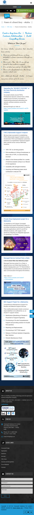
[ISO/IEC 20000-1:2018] (8, 413)
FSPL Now (4, 459)
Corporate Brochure (26, 11)
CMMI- (17, 7)
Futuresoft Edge (5, 448)
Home (2, 27)
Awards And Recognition (7, 461)
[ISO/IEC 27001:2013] (13, 413)
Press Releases (5, 464)
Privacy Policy (28, 508)
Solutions (3, 453)
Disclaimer (4, 509)
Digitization (4, 451)
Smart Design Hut (18, 508)
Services (3, 456)
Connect (3, 467)
